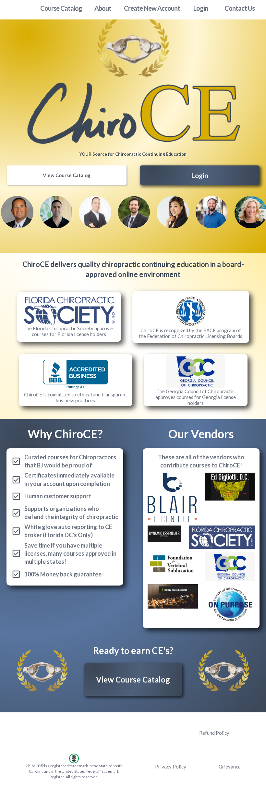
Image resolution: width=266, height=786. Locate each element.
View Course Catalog (67, 175)
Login (199, 175)
